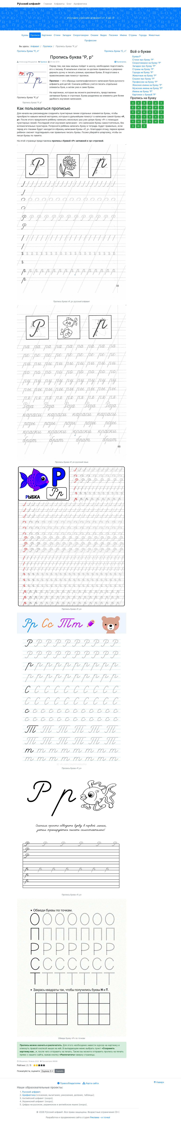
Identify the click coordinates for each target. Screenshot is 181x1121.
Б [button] (138, 103)
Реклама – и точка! (100, 1117)
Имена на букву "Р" (142, 91)
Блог (69, 3)
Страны (133, 35)
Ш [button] (138, 121)
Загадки (67, 35)
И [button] (150, 107)
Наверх (160, 1082)
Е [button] (161, 103)
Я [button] (144, 126)
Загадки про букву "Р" (144, 66)
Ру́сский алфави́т (28, 3)
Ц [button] (161, 117)
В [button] (144, 103)
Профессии (90, 40)
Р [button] (161, 112)
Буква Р (136, 56)
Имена (123, 35)
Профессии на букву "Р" (145, 81)
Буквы (25, 35)
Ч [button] (132, 121)
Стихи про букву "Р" (143, 59)
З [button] (144, 107)
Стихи (57, 35)
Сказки (94, 35)
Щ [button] (144, 121)
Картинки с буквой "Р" (144, 94)
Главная (48, 3)
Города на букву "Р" (142, 72)
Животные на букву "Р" (144, 75)
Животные (154, 35)
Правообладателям (69, 1083)
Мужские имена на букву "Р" (147, 88)
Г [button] (149, 103)
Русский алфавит (31, 1091)
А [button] (132, 103)
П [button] (155, 112)
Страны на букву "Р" (143, 69)
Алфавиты (59, 3)
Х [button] (155, 117)
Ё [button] (132, 107)
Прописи (35, 35)
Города (143, 35)
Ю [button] (138, 126)
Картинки (47, 35)
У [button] (144, 117)
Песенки (113, 35)
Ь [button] (161, 121)
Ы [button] (155, 121)
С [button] (132, 117)
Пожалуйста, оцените (28, 1071)
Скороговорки (81, 35)
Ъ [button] (150, 121)
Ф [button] (150, 117)
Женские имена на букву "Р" (147, 85)
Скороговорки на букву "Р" (146, 62)
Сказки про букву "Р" (143, 78)
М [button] (138, 112)
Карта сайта (92, 1083)
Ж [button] (138, 107)
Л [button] (132, 112)
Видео (103, 35)
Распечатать (121, 62)
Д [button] (155, 103)
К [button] (161, 107)
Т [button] (138, 117)
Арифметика (80, 3)
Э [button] (132, 126)
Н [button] (144, 112)
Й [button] (155, 107)
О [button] (150, 112)
